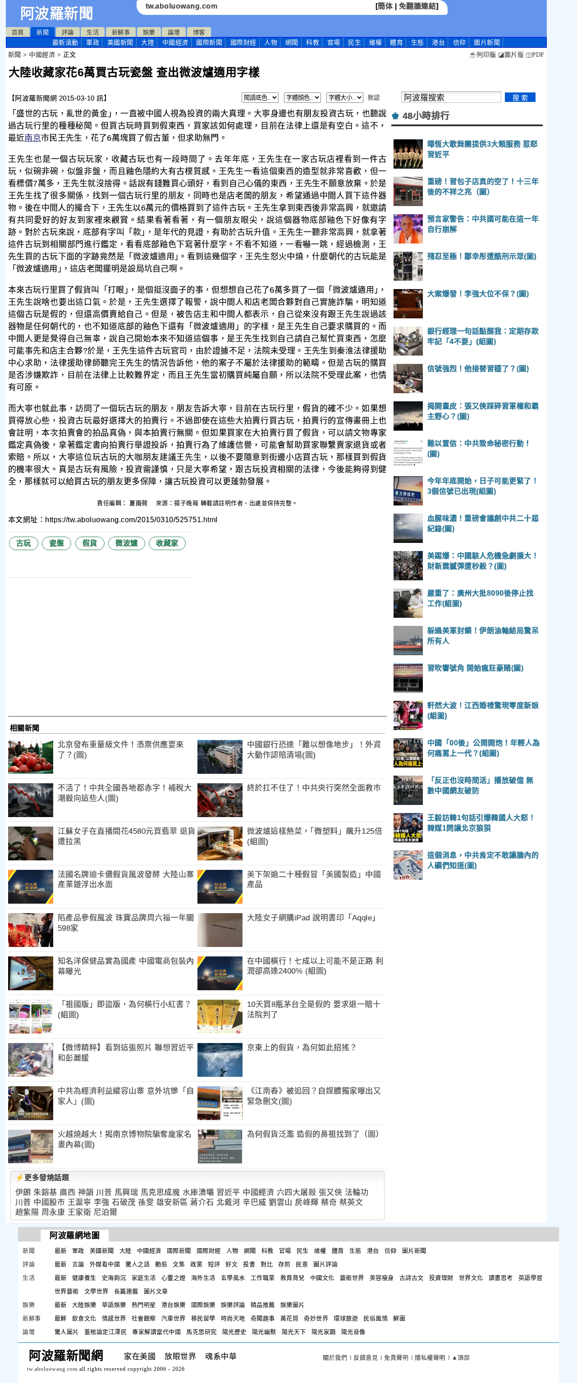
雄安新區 (172, 1202)
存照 (284, 1264)
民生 (354, 42)
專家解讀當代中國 (156, 1331)
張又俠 (331, 1192)
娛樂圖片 (292, 1304)
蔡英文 (351, 1202)
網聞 (291, 42)
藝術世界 (352, 1277)
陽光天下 (294, 1331)
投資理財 (441, 1277)
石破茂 (124, 1202)
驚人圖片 (67, 1331)
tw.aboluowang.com (182, 6)
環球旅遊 (346, 1318)
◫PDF (535, 54)
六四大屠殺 (296, 1192)
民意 (302, 1264)
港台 (438, 42)
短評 (214, 1264)
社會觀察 (144, 1318)
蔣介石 (202, 1202)
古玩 (23, 543)
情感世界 (114, 1318)
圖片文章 (156, 1291)
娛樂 (149, 32)
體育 (396, 42)
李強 (102, 1202)
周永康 (53, 1212)
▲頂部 (461, 1357)
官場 (333, 42)
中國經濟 (175, 42)
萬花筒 (289, 1318)
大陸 (147, 42)
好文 (231, 1264)
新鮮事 (121, 32)
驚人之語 (137, 1264)
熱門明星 (144, 1304)
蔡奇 (329, 1202)
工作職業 (263, 1277)
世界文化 (471, 1277)
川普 (104, 1192)
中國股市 (49, 1202)
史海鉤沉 (114, 1277)
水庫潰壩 (198, 1192)
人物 (270, 42)
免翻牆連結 (417, 6)
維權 (375, 42)
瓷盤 (56, 543)
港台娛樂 (173, 1304)
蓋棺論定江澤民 (105, 1331)
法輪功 (357, 1192)
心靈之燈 (173, 1277)
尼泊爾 (106, 1212)
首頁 (18, 32)
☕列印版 (482, 54)
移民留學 (203, 1318)
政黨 (196, 1264)
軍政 (92, 42)
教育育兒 (292, 1277)
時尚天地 (233, 1318)
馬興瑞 (126, 1192)
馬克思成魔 (160, 1192)
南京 (32, 137)
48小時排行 (426, 116)
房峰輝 (307, 1202)
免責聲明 (396, 1357)
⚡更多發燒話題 (42, 1177)
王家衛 (80, 1212)
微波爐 (126, 543)
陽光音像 (353, 1331)
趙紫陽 (27, 1212)
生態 (417, 42)
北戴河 (228, 1202)
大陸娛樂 (84, 1304)
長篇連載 (126, 1291)
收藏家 (167, 543)
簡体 (385, 6)
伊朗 (23, 1192)
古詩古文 (411, 1277)
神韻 (86, 1192)
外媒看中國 (105, 1264)
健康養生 (84, 1277)
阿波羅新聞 (57, 13)
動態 (161, 1264)
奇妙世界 (316, 1318)
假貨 (89, 543)
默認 (374, 97)
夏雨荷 (139, 503)
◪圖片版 (511, 54)
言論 (78, 1264)
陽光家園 (323, 1331)
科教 (312, 42)
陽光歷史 (234, 1331)
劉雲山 (281, 1202)
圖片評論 (325, 1264)
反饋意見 (365, 1357)
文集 (179, 1264)
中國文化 (322, 1277)
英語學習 (530, 1277)
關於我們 (335, 1357)
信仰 (459, 42)
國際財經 (243, 42)
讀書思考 (501, 1277)
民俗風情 (375, 1318)
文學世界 (96, 1291)
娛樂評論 (233, 1304)
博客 (199, 32)
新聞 (43, 32)
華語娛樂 (114, 1304)
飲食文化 (84, 1318)
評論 (68, 32)
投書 (249, 1264)
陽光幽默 (264, 1331)
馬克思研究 (201, 1331)
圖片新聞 (414, 1250)
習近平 (228, 1192)
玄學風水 (233, 1277)
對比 (267, 1264)
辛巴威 (254, 1202)
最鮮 (61, 1318)
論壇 (174, 32)
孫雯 (146, 1202)
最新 (65, 42)
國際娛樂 (203, 1304)
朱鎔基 (45, 1192)
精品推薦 (263, 1304)
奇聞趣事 (263, 1318)
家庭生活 (144, 1277)
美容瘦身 (382, 1277)
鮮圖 (399, 1318)
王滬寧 (80, 1202)
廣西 (67, 1192)
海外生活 (203, 1277)
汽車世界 (173, 1318)
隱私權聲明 (430, 1357)
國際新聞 (209, 42)
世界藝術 (67, 1291)
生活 (93, 32)
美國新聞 (120, 42)
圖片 (487, 42)
